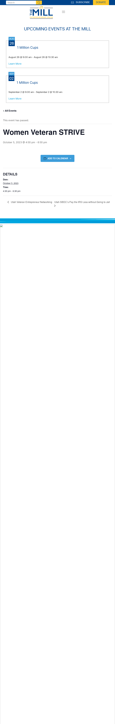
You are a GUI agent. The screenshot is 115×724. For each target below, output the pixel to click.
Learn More (15, 63)
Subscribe (82, 2)
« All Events (9, 110)
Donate (101, 2)
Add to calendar (58, 158)
